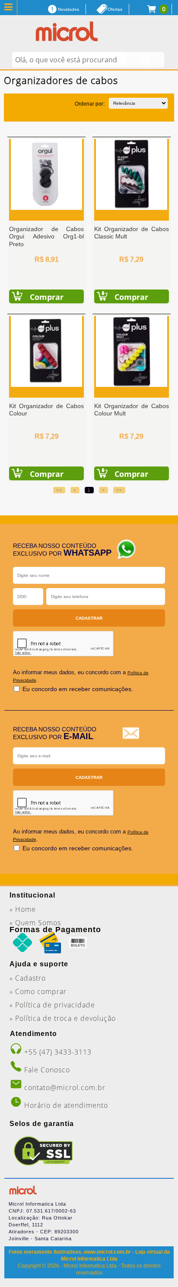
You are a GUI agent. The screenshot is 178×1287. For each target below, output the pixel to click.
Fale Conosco (47, 1070)
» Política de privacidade (52, 1005)
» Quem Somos (35, 922)
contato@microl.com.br (64, 1087)
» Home (23, 909)
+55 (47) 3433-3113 (58, 1052)
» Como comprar (38, 991)
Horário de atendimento (66, 1105)
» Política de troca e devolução (63, 1018)
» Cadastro (28, 978)
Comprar (47, 297)
